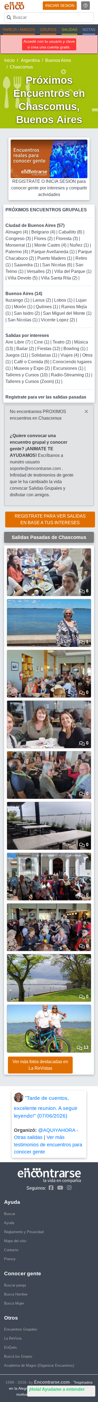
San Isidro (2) (27, 313)
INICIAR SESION (59, 5)
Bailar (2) (25, 348)
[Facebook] (49, 1188)
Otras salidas (28, 1137)
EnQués (10, 1347)
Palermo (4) (17, 251)
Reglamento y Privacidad (24, 1232)
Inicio (9, 60)
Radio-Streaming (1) (71, 375)
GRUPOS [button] (48, 29)
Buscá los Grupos (18, 1356)
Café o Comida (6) (32, 361)
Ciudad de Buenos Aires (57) (35, 225)
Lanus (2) (42, 300)
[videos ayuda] (85, 5)
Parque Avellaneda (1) (53, 251)
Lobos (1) (64, 300)
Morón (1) (23, 306)
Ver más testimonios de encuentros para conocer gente (48, 1145)
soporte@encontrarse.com (35, 468)
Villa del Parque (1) (72, 271)
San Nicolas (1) (23, 320)
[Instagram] (68, 1188)
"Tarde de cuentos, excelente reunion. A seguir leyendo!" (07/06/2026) (45, 1107)
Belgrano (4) (43, 232)
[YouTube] (58, 1188)
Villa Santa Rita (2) (59, 278)
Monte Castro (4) (51, 245)
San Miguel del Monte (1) (67, 313)
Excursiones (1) (68, 368)
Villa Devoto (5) (23, 278)
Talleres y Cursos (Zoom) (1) (33, 381)
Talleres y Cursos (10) (27, 375)
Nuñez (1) (80, 245)
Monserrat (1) (18, 245)
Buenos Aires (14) (23, 293)
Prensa (9, 1259)
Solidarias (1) (44, 355)
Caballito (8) (71, 232)
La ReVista (13, 1338)
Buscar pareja (15, 1285)
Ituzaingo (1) (17, 300)
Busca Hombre (15, 1294)
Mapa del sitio (15, 1241)
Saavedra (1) (27, 264)
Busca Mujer (14, 1303)
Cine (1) (42, 342)
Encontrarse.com (52, 1382)
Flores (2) (44, 238)
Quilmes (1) (47, 306)
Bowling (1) (75, 348)
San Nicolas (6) (57, 264)
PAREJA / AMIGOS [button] (19, 29)
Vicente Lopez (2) (58, 320)
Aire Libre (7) (18, 342)
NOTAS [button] (88, 29)
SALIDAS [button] (69, 29)
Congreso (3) (18, 238)
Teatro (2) (62, 342)
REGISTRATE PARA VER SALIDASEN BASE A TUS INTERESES (50, 519)
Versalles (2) (39, 271)
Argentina (30, 60)
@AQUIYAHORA (56, 1130)
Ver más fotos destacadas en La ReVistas (40, 1065)
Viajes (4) (70, 355)
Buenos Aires (58, 60)
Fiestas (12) (49, 348)
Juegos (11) (17, 355)
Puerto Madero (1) (55, 258)
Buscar (9, 1214)
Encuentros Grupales (20, 1329)
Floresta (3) (67, 238)
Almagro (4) (17, 232)
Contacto (11, 1250)
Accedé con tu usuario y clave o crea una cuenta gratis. (49, 44)
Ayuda (9, 1223)
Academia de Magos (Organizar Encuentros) (39, 1365)
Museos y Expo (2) (32, 368)
